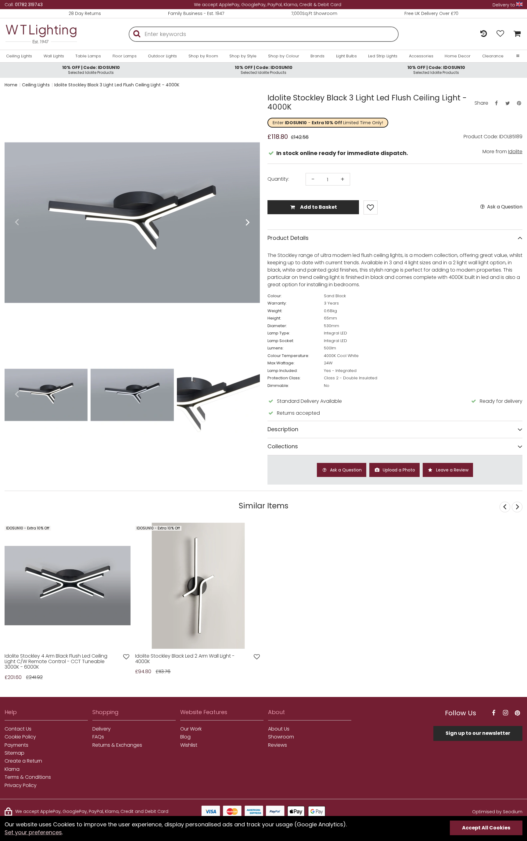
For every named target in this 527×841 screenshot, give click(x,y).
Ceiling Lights (19, 56)
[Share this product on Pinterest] (519, 103)
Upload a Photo (398, 470)
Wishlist (188, 745)
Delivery (101, 729)
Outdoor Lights (162, 56)
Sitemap (14, 753)
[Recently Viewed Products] (483, 34)
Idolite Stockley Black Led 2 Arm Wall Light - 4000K (185, 659)
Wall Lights (54, 56)
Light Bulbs (346, 56)
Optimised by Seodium (497, 812)
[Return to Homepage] (41, 34)
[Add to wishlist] (126, 656)
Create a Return (23, 761)
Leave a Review (451, 470)
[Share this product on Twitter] (507, 103)
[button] (17, 222)
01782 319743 (29, 5)
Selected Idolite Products (91, 69)
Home (11, 85)
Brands (317, 56)
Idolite (515, 151)
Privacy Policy (21, 785)
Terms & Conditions (28, 777)
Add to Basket (318, 207)
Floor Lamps (125, 56)
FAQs (98, 737)
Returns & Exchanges (117, 745)
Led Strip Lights (382, 56)
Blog (185, 737)
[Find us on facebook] (493, 712)
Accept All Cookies (486, 827)
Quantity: (278, 179)
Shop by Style (242, 56)
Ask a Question (504, 207)
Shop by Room (203, 56)
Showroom (281, 737)
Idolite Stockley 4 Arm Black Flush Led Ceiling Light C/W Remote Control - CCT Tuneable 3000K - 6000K (56, 661)
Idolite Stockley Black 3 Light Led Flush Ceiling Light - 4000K (116, 85)
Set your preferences (33, 832)
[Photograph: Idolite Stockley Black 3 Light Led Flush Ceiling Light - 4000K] (132, 222)
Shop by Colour (283, 56)
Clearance (493, 56)
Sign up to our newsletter (478, 733)
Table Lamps (88, 56)
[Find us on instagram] (505, 712)
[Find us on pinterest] (517, 712)
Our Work (191, 729)
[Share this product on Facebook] (496, 103)
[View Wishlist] (500, 34)
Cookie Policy (20, 737)
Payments (16, 745)
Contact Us (18, 729)
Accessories (421, 56)
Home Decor (458, 56)
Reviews (277, 745)
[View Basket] (515, 34)
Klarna (12, 769)
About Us (278, 729)
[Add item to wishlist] (371, 207)
